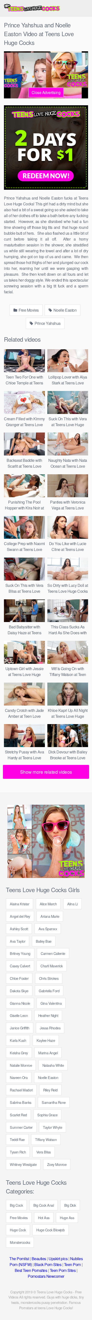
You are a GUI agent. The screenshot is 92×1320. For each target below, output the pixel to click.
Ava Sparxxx (48, 928)
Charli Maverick (51, 965)
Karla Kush (18, 1040)
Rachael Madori (21, 1089)
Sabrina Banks (20, 1102)
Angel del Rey (20, 916)
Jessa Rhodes (50, 1027)
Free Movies (28, 310)
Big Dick (70, 1205)
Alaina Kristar (19, 903)
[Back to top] (83, 1309)
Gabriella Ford (49, 990)
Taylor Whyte (52, 1127)
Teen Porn (72, 1264)
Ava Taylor (17, 941)
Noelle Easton (65, 310)
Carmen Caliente (53, 953)
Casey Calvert (20, 965)
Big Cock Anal (43, 1205)
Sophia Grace (47, 1114)
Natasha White (53, 1065)
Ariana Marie (49, 916)
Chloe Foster (19, 978)
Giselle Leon (19, 1015)
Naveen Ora (18, 1077)
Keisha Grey (19, 1052)
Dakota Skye (19, 990)
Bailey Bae (44, 941)
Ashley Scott (19, 928)
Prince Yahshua (47, 323)
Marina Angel (48, 1052)
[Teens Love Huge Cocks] (32, 8)
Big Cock (16, 1205)
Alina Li (72, 903)
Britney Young (20, 953)
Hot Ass (44, 1217)
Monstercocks (20, 1242)
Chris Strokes (49, 978)
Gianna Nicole (20, 1003)
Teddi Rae (17, 1139)
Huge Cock (18, 1229)
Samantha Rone (54, 1102)
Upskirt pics (58, 1258)
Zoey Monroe (57, 1164)
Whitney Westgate (23, 1164)
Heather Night (48, 1015)
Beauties (39, 1258)
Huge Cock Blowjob (50, 1229)
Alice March (48, 903)
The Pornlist (19, 1258)
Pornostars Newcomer (46, 1276)
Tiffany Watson (46, 1139)
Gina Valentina (51, 1003)
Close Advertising (46, 92)
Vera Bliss (43, 1151)
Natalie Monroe (21, 1065)
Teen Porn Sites (63, 1270)
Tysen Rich (18, 1151)
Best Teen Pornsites (31, 1270)
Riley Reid (50, 1089)
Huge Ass (67, 1217)
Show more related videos (46, 771)
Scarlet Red (18, 1114)
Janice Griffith (19, 1027)
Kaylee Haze (46, 1040)
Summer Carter (21, 1127)
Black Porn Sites (47, 1264)
